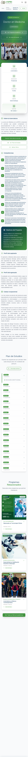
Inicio (3, 8)
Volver (23, 8)
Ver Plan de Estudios (15, 142)
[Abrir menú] (25, 2)
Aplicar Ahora (15, 147)
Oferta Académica (8, 8)
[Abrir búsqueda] (22, 2)
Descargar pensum (15, 368)
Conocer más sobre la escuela (13, 138)
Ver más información (14, 37)
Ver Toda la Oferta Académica (14, 615)
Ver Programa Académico (14, 32)
